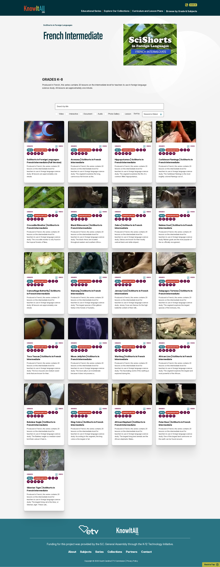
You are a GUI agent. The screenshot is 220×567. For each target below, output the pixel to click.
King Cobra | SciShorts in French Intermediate (87, 423)
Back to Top (209, 564)
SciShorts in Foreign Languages (57, 25)
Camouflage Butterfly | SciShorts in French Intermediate (43, 292)
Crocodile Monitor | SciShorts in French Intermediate (43, 226)
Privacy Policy (132, 561)
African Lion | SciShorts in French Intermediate (175, 357)
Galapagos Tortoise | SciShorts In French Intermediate (175, 292)
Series (99, 551)
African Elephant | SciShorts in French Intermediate (130, 423)
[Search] (186, 4)
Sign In (193, 5)
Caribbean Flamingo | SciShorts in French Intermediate (176, 160)
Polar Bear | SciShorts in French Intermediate (174, 423)
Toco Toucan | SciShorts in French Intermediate (44, 357)
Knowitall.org (34, 9)
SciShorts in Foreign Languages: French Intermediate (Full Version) (44, 160)
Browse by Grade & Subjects (181, 11)
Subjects (85, 551)
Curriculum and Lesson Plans (147, 11)
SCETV (90, 530)
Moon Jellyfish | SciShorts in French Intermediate (85, 357)
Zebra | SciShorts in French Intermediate (128, 226)
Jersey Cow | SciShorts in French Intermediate (131, 292)
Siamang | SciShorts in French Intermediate (86, 292)
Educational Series (91, 11)
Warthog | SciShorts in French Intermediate (130, 357)
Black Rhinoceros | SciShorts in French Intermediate (86, 226)
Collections (114, 551)
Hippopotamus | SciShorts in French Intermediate (129, 160)
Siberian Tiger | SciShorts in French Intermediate (41, 489)
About (72, 551)
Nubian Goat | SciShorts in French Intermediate (175, 226)
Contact (146, 551)
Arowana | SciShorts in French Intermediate (86, 160)
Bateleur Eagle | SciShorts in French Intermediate (41, 423)
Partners (131, 551)
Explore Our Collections (116, 11)
